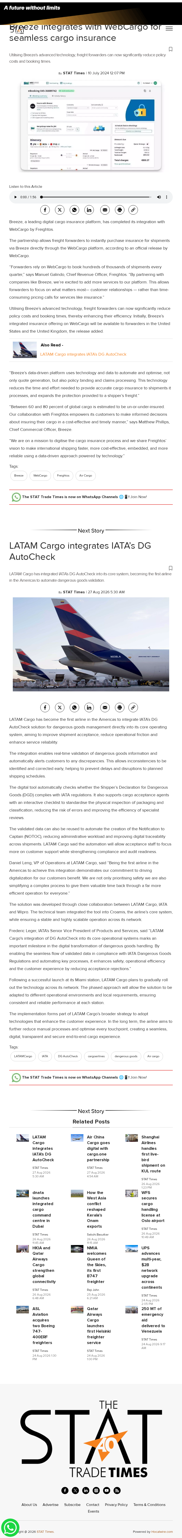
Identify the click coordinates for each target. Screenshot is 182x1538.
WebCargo (40, 475)
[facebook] (45, 210)
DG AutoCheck (68, 1056)
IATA (45, 1056)
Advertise (51, 1504)
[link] (133, 210)
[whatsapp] (74, 210)
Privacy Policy (116, 1504)
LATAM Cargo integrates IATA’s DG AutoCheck (83, 354)
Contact (92, 1504)
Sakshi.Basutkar (98, 1234)
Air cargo (153, 1056)
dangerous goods (126, 1056)
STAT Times (40, 1168)
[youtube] (106, 1490)
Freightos (63, 475)
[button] (91, 49)
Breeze (18, 475)
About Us (29, 1504)
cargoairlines (96, 1056)
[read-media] (25, 354)
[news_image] (22, 1137)
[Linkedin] (89, 210)
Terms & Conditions (149, 1504)
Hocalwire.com (162, 1532)
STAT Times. (46, 1532)
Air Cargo (85, 475)
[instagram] (96, 1490)
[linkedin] (85, 1490)
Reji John (93, 1290)
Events (93, 1511)
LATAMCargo (23, 1056)
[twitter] (59, 210)
